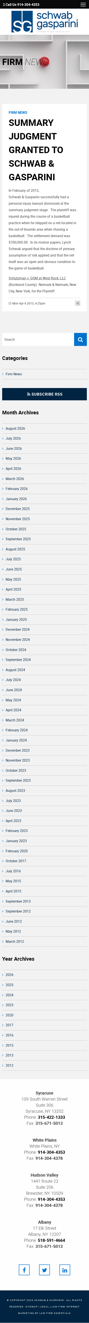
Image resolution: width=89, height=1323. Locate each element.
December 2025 (18, 508)
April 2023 (13, 820)
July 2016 (13, 871)
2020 (9, 1015)
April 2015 (13, 891)
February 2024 (17, 730)
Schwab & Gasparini (49, 1300)
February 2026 (17, 488)
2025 (9, 984)
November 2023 (18, 760)
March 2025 (15, 599)
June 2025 (14, 569)
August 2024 (15, 669)
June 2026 (14, 448)
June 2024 (14, 690)
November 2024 (18, 639)
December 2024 (18, 629)
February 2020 (17, 851)
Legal (44, 1306)
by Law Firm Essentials (53, 1313)
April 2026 (13, 468)
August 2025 (15, 549)
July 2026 (13, 438)
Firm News (14, 374)
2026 (9, 974)
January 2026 (16, 498)
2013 (9, 1055)
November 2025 (18, 519)
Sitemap (31, 1306)
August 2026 (15, 428)
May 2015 (13, 881)
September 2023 (18, 780)
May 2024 (13, 700)
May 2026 (13, 458)
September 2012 (18, 911)
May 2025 (13, 579)
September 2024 (18, 659)
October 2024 (16, 649)
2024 (9, 995)
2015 (9, 1045)
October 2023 (16, 770)
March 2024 (15, 720)
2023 (9, 1005)
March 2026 (15, 478)
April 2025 (13, 589)
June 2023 (14, 810)
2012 (9, 1065)
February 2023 (17, 830)
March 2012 (15, 941)
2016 (9, 1035)
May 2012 (13, 931)
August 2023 (15, 790)
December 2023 (18, 750)
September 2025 (18, 539)
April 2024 (13, 710)
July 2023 (13, 800)
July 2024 (13, 679)
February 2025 (17, 609)
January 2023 (16, 840)
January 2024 (16, 740)
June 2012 (14, 921)
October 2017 (16, 861)
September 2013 (18, 901)
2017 (9, 1025)
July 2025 (13, 559)
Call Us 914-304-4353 (22, 4)
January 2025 (16, 619)
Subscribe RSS (46, 394)
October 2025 (16, 529)
